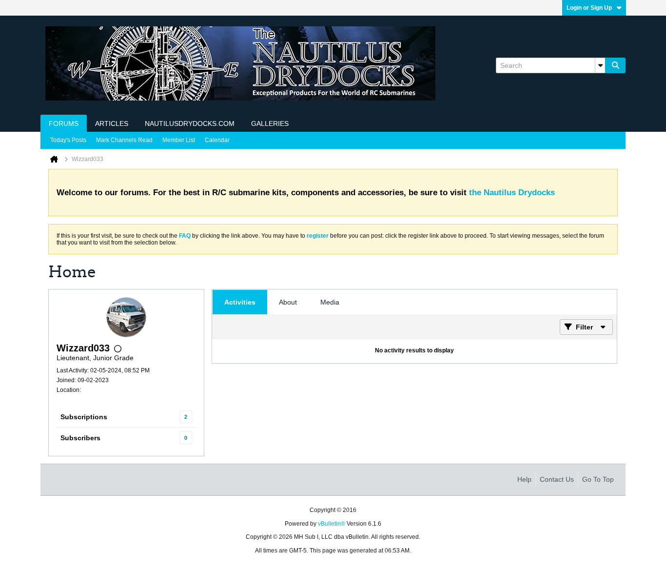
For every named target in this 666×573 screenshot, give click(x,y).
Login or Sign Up (589, 7)
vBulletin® (331, 523)
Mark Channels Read (124, 140)
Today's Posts (68, 140)
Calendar (217, 140)
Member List (178, 140)
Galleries (270, 123)
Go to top (598, 479)
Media (329, 302)
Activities (239, 302)
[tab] (240, 302)
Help (524, 479)
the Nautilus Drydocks (512, 192)
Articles (111, 123)
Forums (63, 123)
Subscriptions (83, 417)
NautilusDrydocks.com (190, 123)
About (288, 302)
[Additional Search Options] (600, 65)
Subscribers (80, 438)
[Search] (615, 65)
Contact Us (557, 479)
